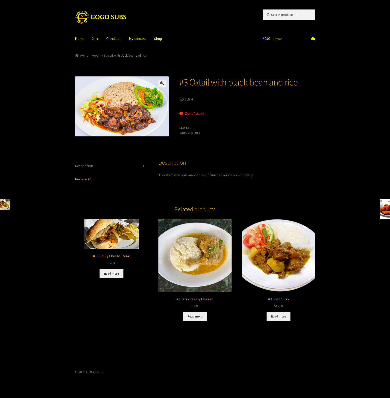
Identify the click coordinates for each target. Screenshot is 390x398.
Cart (95, 38)
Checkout (113, 38)
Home (79, 38)
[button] (162, 83)
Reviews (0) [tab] (83, 179)
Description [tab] (84, 165)
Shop (158, 38)
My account (137, 38)
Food (95, 55)
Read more (111, 273)
